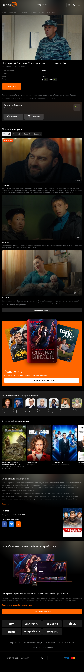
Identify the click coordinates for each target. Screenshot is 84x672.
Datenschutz (51, 643)
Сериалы (12, 12)
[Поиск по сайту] (68, 5)
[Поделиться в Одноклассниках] (18, 524)
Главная (5, 12)
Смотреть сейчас (42, 612)
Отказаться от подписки (42, 647)
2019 (14, 66)
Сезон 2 (16, 134)
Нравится (15, 117)
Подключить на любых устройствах (17, 605)
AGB (61, 643)
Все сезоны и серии (42, 310)
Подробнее (7, 504)
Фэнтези (6, 468)
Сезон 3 (27, 134)
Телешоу (66, 465)
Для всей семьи (18, 466)
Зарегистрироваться (43, 380)
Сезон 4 (37, 134)
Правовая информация (32, 643)
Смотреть (11, 86)
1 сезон (40, 12)
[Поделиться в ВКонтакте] (11, 524)
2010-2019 (21, 66)
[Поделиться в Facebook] (4, 524)
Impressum (15, 643)
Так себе (36, 117)
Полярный (32, 12)
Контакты (69, 643)
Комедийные (22, 12)
